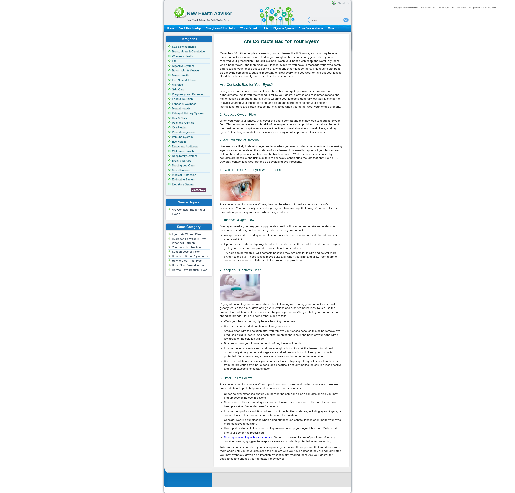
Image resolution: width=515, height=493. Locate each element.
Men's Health (180, 75)
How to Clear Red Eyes (187, 260)
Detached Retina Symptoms (190, 256)
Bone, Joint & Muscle (311, 28)
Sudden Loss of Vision (186, 251)
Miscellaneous (181, 170)
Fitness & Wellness (184, 103)
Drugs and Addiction (185, 146)
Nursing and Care (183, 165)
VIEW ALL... (198, 189)
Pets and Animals (183, 122)
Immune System (182, 136)
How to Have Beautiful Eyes (189, 269)
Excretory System (183, 184)
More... (332, 28)
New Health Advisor (209, 13)
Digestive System (283, 28)
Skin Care (178, 89)
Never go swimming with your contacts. (249, 437)
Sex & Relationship (190, 28)
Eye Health (179, 141)
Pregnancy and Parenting (188, 94)
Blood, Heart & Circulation (220, 28)
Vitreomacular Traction (186, 247)
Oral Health (179, 127)
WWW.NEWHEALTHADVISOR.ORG (420, 7)
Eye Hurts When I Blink (186, 234)
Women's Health (249, 28)
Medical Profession (184, 174)
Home (170, 28)
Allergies (177, 84)
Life (266, 28)
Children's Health (183, 151)
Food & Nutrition (182, 98)
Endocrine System (183, 179)
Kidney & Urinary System (188, 113)
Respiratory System (184, 155)
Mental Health (181, 108)
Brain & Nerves (181, 160)
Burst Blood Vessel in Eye (188, 265)
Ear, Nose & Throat (184, 80)
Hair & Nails (179, 118)
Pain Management (183, 132)
